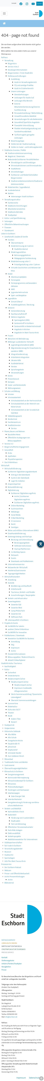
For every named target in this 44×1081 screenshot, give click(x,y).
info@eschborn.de (11, 1017)
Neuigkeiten (6, 966)
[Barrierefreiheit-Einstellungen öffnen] (40, 543)
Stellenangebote (8, 960)
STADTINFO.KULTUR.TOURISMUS (13, 949)
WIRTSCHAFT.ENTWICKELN (12, 946)
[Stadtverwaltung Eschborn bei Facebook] (21, 4)
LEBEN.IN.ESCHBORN (9, 943)
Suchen (39, 3)
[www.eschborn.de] (4, 23)
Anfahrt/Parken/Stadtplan (12, 963)
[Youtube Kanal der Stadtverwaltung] (33, 4)
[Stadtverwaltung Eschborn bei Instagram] (27, 4)
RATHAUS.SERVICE (8, 940)
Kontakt (14, 3)
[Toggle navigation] (4, 13)
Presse (4, 969)
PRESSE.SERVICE (8, 952)
